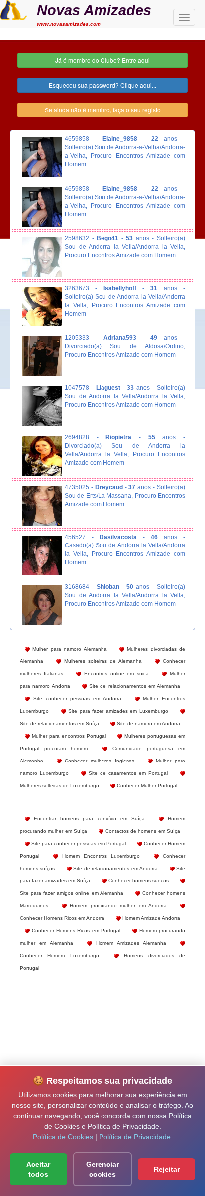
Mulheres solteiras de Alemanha (101, 661)
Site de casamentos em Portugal (127, 773)
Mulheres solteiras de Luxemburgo (59, 785)
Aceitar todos (38, 1169)
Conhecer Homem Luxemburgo (59, 955)
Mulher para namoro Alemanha (68, 649)
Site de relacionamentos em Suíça (59, 723)
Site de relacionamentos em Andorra (115, 868)
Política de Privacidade (135, 1137)
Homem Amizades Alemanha (129, 943)
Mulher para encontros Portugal (68, 736)
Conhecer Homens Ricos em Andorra (62, 918)
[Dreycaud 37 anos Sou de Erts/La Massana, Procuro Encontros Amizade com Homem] (42, 506)
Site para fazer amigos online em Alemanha (71, 893)
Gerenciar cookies (102, 1169)
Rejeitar (167, 1169)
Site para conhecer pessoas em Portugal (78, 843)
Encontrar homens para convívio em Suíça (87, 818)
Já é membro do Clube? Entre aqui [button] (102, 60)
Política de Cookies (63, 1137)
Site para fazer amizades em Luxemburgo (117, 711)
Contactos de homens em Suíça (141, 831)
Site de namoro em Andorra (147, 723)
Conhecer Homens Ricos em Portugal (75, 930)
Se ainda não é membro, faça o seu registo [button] (103, 110)
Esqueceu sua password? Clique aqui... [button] (102, 85)
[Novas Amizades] (13, 9)
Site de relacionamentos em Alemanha (133, 686)
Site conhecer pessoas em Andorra (75, 698)
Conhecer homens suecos (138, 880)
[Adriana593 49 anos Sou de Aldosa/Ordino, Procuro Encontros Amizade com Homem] (42, 356)
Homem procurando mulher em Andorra (117, 905)
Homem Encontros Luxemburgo (99, 856)
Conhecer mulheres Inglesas (98, 760)
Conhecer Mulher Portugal (146, 785)
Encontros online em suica (115, 673)
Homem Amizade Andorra (150, 918)
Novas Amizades (94, 10)
